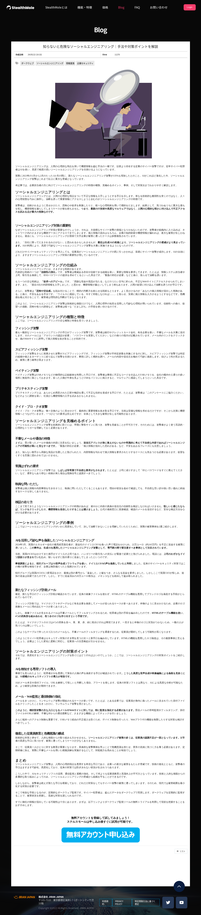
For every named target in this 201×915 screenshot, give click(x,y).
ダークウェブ (27, 63)
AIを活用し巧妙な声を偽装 (32, 540)
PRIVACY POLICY (119, 902)
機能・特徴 (84, 7)
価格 (105, 7)
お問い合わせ (159, 7)
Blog (121, 7)
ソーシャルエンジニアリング (49, 63)
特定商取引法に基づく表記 (145, 902)
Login (189, 7)
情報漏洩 (70, 63)
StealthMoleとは (56, 7)
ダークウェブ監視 (67, 792)
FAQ (137, 7)
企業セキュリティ (85, 63)
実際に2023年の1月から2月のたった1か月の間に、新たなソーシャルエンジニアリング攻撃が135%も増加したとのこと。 (78, 175)
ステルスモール (77, 821)
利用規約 (105, 902)
